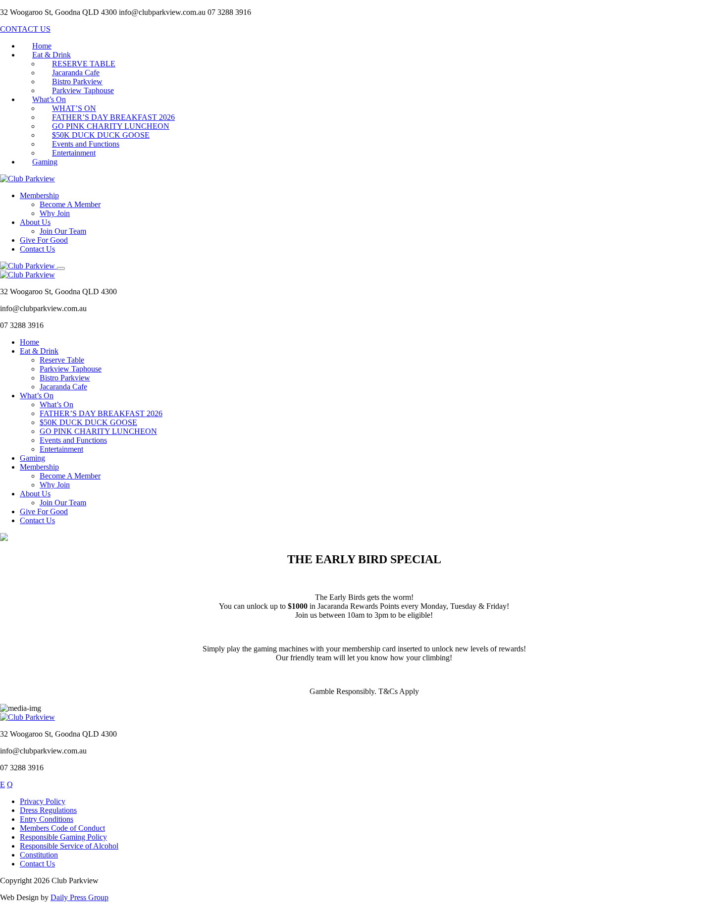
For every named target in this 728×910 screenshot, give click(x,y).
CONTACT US (25, 29)
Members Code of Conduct (62, 828)
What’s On (49, 99)
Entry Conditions (46, 819)
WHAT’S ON (74, 108)
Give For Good (44, 240)
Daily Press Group (79, 897)
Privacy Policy (42, 801)
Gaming (44, 162)
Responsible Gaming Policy (63, 837)
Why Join (55, 213)
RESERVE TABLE (83, 63)
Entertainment (74, 153)
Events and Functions (85, 144)
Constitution (39, 855)
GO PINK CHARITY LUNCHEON (110, 126)
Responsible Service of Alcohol (69, 846)
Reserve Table (62, 360)
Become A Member (70, 204)
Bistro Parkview (77, 81)
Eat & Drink (51, 55)
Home (42, 46)
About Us (35, 222)
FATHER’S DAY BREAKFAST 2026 (113, 117)
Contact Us (37, 249)
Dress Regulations (48, 810)
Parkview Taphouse (83, 90)
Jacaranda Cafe (76, 72)
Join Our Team (63, 231)
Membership (39, 195)
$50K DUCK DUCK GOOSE (101, 135)
